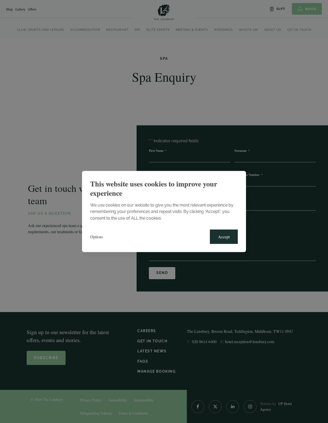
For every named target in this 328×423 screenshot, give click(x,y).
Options (96, 236)
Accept (224, 236)
